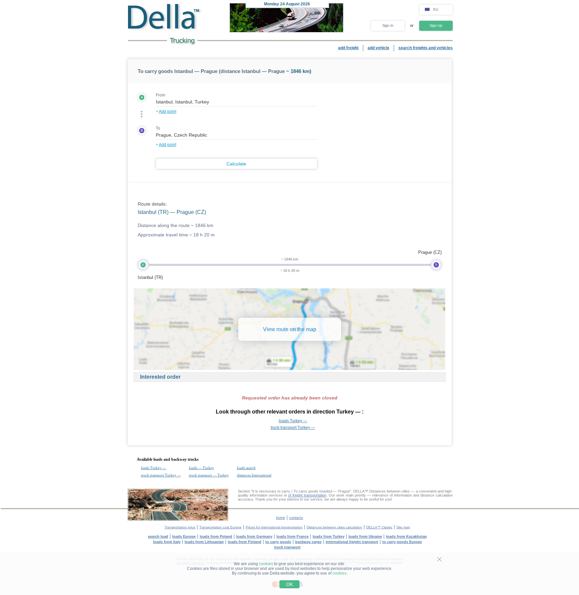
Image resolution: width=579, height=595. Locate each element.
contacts (296, 518)
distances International (254, 475)
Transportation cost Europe (220, 527)
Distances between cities (389, 491)
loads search (246, 468)
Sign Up (436, 25)
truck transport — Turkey (209, 475)
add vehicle (378, 48)
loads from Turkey (328, 536)
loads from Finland (244, 542)
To (158, 128)
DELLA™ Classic (379, 527)
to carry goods (278, 542)
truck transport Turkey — (293, 427)
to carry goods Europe (402, 542)
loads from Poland (216, 536)
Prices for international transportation (274, 527)
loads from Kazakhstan (406, 536)
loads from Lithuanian (204, 542)
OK (289, 584)
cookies (266, 564)
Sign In (387, 25)
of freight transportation (307, 495)
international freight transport (352, 542)
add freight (348, 48)
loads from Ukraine (365, 536)
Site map (403, 527)
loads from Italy (167, 542)
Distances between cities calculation (334, 527)
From (160, 95)
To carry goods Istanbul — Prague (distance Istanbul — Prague (211, 71)
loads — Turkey (201, 468)
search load (158, 536)
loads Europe (184, 536)
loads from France (292, 536)
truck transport (287, 547)
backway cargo (308, 542)
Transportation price (180, 527)
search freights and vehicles (425, 48)
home (280, 518)
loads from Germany (254, 536)
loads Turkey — (293, 421)
